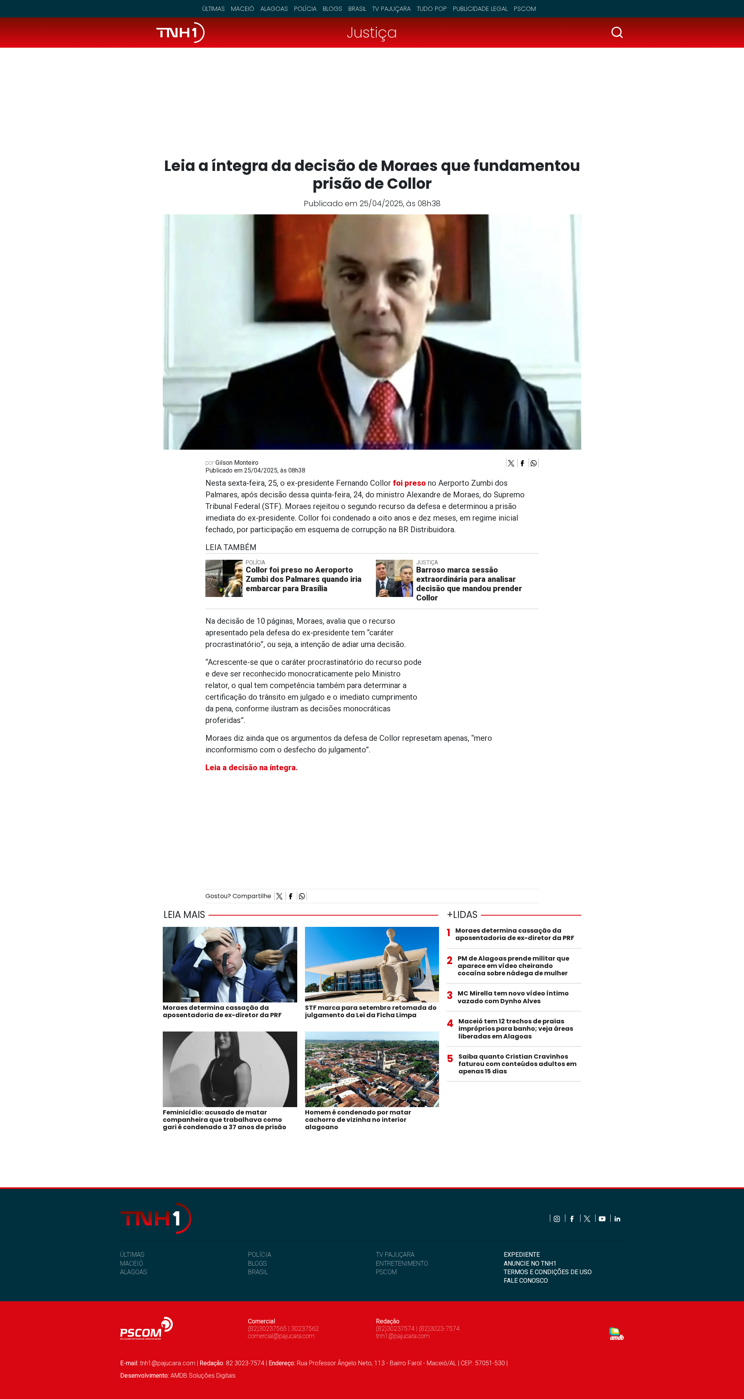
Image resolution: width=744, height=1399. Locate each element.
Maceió (242, 8)
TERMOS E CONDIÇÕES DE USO (548, 1272)
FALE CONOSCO (526, 1280)
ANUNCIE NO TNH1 (530, 1263)
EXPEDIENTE (522, 1254)
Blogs (332, 8)
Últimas (213, 8)
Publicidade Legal (480, 8)
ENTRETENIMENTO (402, 1263)
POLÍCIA (259, 1254)
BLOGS (257, 1263)
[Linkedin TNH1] (617, 1218)
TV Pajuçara (391, 8)
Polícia (305, 8)
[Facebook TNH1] (572, 1218)
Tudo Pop (432, 8)
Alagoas (274, 8)
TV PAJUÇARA (395, 1254)
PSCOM (386, 1272)
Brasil (357, 8)
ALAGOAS (133, 1272)
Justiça (372, 32)
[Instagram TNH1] (557, 1218)
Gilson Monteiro (236, 462)
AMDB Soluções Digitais (203, 1375)
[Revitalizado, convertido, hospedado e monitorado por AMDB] (616, 1333)
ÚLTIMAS (132, 1254)
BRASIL (258, 1272)
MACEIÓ (131, 1263)
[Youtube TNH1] (602, 1218)
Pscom (525, 8)
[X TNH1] (587, 1218)
